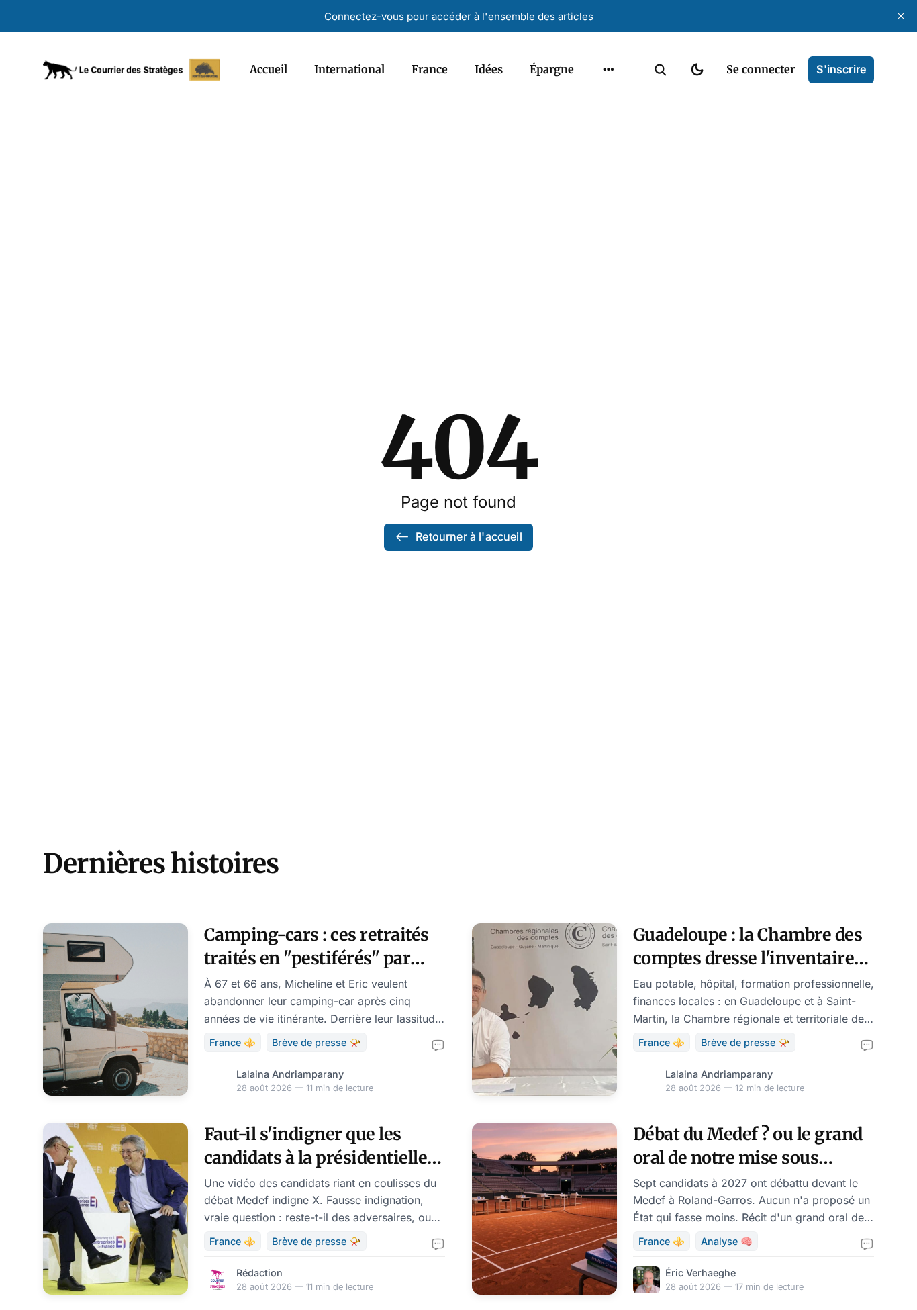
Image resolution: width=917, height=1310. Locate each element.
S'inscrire (841, 69)
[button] (660, 70)
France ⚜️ (232, 1042)
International (349, 69)
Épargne (552, 69)
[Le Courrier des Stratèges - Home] (131, 69)
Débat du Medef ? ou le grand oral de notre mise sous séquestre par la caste (748, 1157)
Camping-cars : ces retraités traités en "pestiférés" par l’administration (316, 958)
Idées (489, 69)
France (430, 69)
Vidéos (591, 101)
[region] (608, 70)
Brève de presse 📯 (316, 1042)
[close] (901, 16)
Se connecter (760, 69)
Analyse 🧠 (727, 1241)
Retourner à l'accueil (469, 536)
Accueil (268, 69)
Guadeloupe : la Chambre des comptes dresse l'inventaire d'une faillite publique (748, 958)
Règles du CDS (608, 127)
